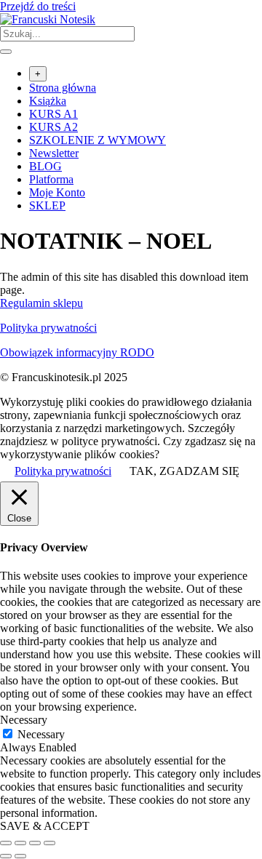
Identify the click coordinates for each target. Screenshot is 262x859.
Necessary (41, 734)
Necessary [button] (23, 720)
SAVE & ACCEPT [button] (45, 826)
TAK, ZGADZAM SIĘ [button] (184, 471)
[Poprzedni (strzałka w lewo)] (6, 856)
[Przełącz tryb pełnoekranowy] (20, 843)
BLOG (45, 166)
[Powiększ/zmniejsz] (6, 843)
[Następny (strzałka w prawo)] (20, 856)
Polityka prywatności (48, 327)
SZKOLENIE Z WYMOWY (97, 140)
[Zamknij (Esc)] (49, 843)
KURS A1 (53, 114)
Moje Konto (57, 192)
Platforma (51, 179)
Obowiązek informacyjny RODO (77, 352)
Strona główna (62, 87)
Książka (47, 101)
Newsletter (54, 153)
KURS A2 (53, 127)
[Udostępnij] (35, 843)
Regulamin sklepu (41, 303)
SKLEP (47, 205)
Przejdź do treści (38, 6)
